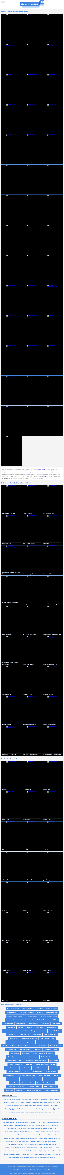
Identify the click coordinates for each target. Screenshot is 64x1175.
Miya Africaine (39, 1027)
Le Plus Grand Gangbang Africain (42, 1132)
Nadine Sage (9, 1105)
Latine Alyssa (29, 1064)
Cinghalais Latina (42, 1141)
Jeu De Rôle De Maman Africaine (49, 1016)
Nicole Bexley (44, 1112)
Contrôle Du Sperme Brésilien (14, 1016)
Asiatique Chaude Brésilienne (34, 1090)
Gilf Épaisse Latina (25, 1154)
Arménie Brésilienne (52, 1042)
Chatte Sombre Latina (12, 1012)
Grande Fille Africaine (54, 1031)
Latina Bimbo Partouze (54, 1154)
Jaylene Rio (15, 1109)
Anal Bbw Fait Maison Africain (39, 1154)
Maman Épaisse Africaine (13, 1135)
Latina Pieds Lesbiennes (14, 1144)
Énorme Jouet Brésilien (33, 1148)
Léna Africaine (11, 1027)
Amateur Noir (56, 1125)
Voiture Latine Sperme (23, 1045)
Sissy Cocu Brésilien (9, 1075)
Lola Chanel (52, 1112)
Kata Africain (52, 1144)
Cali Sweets (58, 1099)
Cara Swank (21, 1102)
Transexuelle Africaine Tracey (39, 1020)
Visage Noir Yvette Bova (50, 1034)
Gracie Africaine (15, 1053)
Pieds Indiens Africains (52, 1012)
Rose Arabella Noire (53, 1141)
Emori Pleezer (48, 1102)
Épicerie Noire (30, 1042)
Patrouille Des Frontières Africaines (26, 1075)
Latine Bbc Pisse (12, 1034)
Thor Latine (43, 1031)
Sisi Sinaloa (44, 1099)
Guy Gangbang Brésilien (27, 1144)
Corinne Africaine (24, 1020)
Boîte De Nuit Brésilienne (27, 1012)
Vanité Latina (55, 1132)
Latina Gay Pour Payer (41, 1151)
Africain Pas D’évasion (55, 1045)
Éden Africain (45, 1023)
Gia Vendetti (49, 1109)
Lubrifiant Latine (25, 1068)
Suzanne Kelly (7, 1099)
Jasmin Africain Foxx (36, 1128)
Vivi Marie (25, 1105)
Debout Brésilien (24, 1157)
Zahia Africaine (30, 1151)
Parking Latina (54, 1060)
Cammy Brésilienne (11, 1020)
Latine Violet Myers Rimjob (40, 1068)
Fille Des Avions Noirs (25, 1049)
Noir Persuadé (9, 1090)
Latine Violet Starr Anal (10, 1031)
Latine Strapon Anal (31, 1141)
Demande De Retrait (35, 1170)
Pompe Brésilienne (33, 1023)
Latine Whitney (54, 1020)
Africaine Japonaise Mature (14, 1057)
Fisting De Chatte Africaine (45, 1138)
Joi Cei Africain (22, 1031)
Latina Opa (6, 1122)
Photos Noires (24, 1135)
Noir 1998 (20, 1027)
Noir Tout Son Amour (51, 1071)
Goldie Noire (56, 1148)
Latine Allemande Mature (27, 1082)
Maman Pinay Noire (24, 1034)
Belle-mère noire (33, 473)
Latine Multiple (26, 1053)
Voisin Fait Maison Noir (8, 1045)
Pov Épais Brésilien (14, 1157)
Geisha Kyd (15, 1099)
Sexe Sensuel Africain (31, 1138)
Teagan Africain (37, 1034)
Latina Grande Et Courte (23, 1128)
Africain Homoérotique (44, 1075)
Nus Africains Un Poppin (35, 1086)
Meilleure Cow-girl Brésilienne (48, 1057)
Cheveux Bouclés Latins (31, 1016)
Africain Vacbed (41, 469)
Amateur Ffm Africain (51, 1008)
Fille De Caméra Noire (46, 1148)
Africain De (39, 1012)
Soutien (26, 1170)
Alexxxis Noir (39, 1008)
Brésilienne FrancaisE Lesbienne (45, 1082)
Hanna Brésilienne (8, 1023)
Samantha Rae (18, 1105)
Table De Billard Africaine (50, 1049)
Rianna (42, 1102)
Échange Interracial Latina (31, 1057)
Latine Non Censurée (12, 1079)
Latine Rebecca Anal (51, 1027)
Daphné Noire (12, 1128)
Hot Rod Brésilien (54, 1068)
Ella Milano (51, 1099)
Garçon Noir (57, 1138)
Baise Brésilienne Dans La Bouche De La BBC (36, 1060)
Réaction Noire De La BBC (50, 1079)
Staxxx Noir (57, 1075)
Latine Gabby (19, 1090)
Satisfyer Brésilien (21, 1023)
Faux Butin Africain (37, 1071)
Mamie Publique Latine (19, 1151)
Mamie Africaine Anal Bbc (11, 1068)
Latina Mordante (56, 1023)
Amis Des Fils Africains (26, 1132)
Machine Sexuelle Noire (49, 1128)
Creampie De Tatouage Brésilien (22, 1125)
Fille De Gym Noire (25, 1079)
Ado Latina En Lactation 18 (15, 1064)
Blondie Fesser (23, 1109)
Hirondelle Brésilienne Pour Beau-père (45, 1064)
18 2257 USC (46, 1170)
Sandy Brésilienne (37, 1125)
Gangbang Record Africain (12, 1132)
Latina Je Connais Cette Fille (47, 1038)
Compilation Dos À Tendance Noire (16, 1086)
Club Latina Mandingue (50, 1086)
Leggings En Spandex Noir (14, 1071)
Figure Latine (46, 476)
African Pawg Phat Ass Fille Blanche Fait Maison (42, 1157)
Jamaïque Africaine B (9, 1138)
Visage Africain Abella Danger (13, 1060)
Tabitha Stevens (20, 1112)
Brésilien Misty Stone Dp (13, 1008)
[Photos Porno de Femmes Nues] (32, 8)
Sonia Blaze (46, 1105)
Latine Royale (33, 1031)
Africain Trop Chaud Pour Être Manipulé (43, 1053)
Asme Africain (14, 1082)
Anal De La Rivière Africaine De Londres (15, 1148)
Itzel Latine (58, 1151)
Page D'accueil (18, 1170)
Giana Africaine (20, 1138)
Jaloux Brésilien (47, 1125)
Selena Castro (28, 1099)
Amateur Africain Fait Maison (12, 1154)
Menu (3, 2)
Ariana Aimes (32, 1105)
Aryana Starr (35, 1102)
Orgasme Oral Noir (27, 1008)
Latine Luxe (29, 1027)
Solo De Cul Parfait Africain (51, 1090)
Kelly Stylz (37, 1112)
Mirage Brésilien (14, 1038)
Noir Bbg (27, 1071)
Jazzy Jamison (36, 1099)
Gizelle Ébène (37, 1079)
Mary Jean (39, 1105)
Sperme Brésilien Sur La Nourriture (15, 1141)
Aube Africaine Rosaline (51, 1135)
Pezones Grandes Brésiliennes (29, 1038)
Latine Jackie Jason (11, 1049)
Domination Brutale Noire (36, 1135)
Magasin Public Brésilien (41, 1144)
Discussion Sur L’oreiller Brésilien (19, 1122)
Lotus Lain (21, 1099)
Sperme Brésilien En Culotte (40, 1045)
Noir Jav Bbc (40, 1042)
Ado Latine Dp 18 (7, 1151)
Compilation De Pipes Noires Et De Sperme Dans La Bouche (45, 1122)
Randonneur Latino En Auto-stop (15, 1042)
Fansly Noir (51, 1151)
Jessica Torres (56, 1102)
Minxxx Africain (8, 1125)
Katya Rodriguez (40, 1109)
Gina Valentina (54, 1105)
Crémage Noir (37, 1049)
